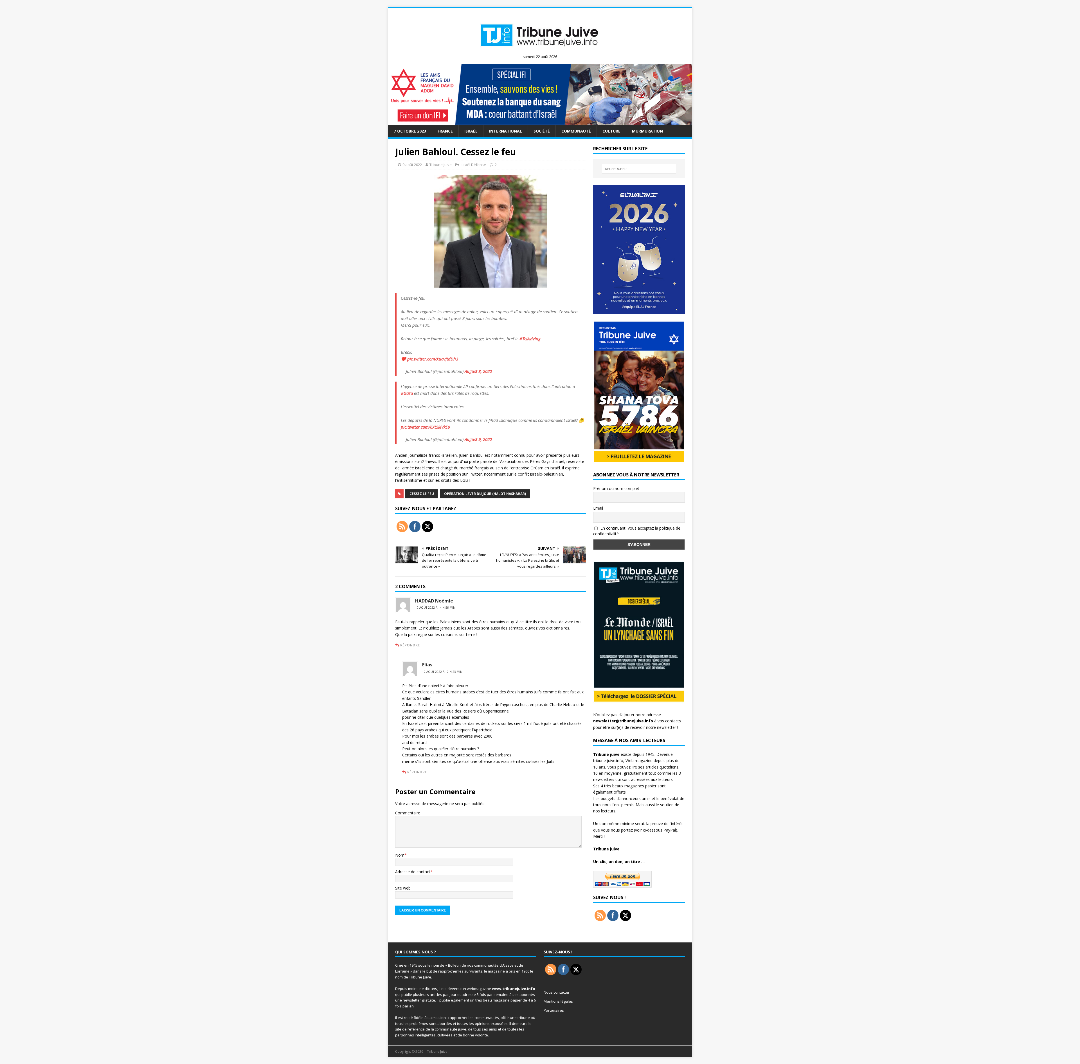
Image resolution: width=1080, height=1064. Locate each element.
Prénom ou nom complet (616, 488)
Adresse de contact (412, 871)
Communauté (576, 131)
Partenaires (554, 1010)
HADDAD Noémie (434, 601)
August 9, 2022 (478, 439)
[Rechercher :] (639, 169)
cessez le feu (422, 493)
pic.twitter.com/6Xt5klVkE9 (425, 427)
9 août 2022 (412, 164)
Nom (399, 855)
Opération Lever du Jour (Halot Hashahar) (485, 493)
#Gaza (407, 393)
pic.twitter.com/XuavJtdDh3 (432, 359)
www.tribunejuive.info (513, 988)
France (445, 131)
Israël (471, 131)
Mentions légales (558, 1001)
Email (598, 508)
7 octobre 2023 (410, 131)
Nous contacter (557, 992)
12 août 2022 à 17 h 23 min (442, 672)
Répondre (410, 645)
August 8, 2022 (478, 371)
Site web (403, 888)
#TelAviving (530, 338)
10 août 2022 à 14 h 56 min (435, 608)
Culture (611, 131)
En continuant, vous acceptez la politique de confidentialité (636, 531)
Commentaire (407, 813)
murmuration (647, 131)
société (542, 131)
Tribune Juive (440, 164)
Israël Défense (473, 164)
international (505, 131)
